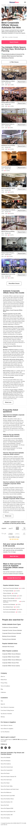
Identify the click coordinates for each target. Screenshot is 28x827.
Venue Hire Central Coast (7, 767)
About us (3, 676)
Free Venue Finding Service (7, 710)
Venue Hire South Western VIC (8, 811)
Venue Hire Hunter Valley (7, 786)
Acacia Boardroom (6, 167)
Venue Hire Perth (5, 805)
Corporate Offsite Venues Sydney (11, 665)
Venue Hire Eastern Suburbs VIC (8, 776)
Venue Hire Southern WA (6, 814)
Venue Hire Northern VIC (6, 802)
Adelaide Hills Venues (8, 646)
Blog (2, 689)
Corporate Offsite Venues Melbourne (12, 659)
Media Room (4, 679)
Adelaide (9, 5)
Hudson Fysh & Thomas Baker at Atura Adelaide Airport (7, 252)
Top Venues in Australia (6, 713)
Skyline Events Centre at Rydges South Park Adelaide (8, 124)
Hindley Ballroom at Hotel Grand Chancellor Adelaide (8, 81)
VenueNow (3, 5)
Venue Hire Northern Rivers (7, 798)
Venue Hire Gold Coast (6, 779)
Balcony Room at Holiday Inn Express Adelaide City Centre (8, 231)
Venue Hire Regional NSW (7, 808)
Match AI (3, 704)
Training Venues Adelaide (9, 639)
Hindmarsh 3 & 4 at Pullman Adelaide (8, 145)
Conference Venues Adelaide (10, 627)
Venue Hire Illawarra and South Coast (10, 789)
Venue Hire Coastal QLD (6, 770)
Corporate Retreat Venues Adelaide (11, 633)
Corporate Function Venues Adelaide (12, 630)
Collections (3, 692)
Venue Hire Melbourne (6, 792)
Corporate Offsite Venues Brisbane (11, 654)
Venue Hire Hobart (5, 782)
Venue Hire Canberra (6, 763)
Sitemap (3, 716)
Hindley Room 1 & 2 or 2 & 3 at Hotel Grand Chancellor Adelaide (8, 274)
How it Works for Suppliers (7, 728)
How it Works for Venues (6, 725)
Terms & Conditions (5, 686)
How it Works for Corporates (7, 707)
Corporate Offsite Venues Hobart (10, 657)
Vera (2, 700)
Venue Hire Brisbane (5, 760)
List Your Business (5, 731)
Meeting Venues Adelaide (9, 636)
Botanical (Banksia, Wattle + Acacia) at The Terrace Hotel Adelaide (8, 188)
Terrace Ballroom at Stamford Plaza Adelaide (8, 210)
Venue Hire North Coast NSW (8, 795)
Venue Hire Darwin (5, 773)
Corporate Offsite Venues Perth (10, 662)
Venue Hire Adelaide (5, 757)
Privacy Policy (4, 682)
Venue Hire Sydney (5, 817)
